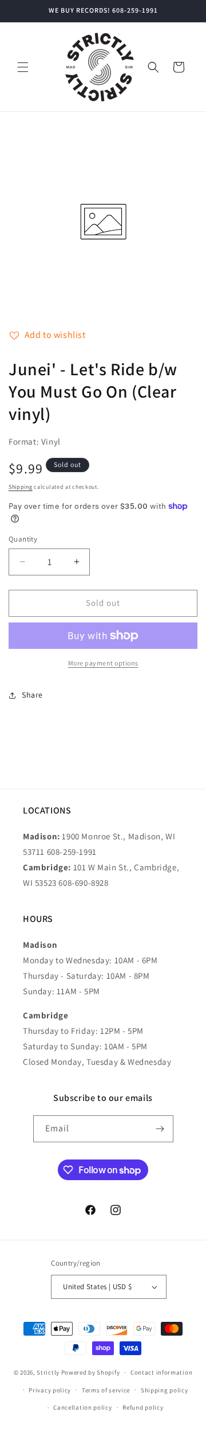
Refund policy (142, 1407)
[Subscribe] (160, 1128)
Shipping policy (164, 1390)
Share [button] (32, 695)
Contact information (161, 1372)
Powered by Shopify (90, 1372)
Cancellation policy (82, 1407)
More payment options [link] (103, 663)
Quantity (23, 539)
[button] (22, 67)
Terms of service (106, 1390)
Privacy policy (50, 1390)
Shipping (21, 487)
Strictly (48, 1372)
